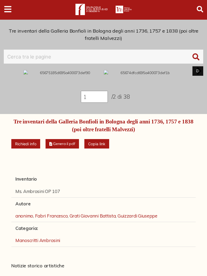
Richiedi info (25, 144)
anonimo (24, 216)
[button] (199, 71)
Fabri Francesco (51, 216)
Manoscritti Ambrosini (37, 240)
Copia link (96, 144)
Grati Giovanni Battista (93, 216)
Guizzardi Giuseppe (137, 216)
